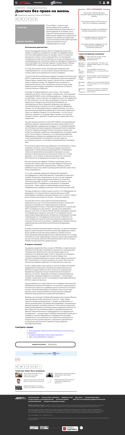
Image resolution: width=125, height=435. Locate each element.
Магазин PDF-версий (62, 399)
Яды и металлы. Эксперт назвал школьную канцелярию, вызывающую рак (96, 58)
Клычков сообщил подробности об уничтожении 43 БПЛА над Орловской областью (94, 45)
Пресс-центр (78, 397)
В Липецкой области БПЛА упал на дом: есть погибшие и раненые (94, 22)
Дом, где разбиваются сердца (41, 337)
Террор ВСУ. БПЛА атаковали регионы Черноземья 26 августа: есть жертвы (94, 14)
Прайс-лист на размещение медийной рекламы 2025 (89, 399)
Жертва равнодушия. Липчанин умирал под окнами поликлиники (34, 386)
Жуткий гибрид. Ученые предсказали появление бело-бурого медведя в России (98, 77)
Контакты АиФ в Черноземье (50, 397)
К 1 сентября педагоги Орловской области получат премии (94, 38)
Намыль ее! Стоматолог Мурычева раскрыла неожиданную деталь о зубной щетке (97, 90)
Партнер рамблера (55, 427)
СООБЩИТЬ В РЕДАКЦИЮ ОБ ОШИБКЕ (54, 401)
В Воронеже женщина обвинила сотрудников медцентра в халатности (64, 381)
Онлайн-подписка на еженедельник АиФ (41, 399)
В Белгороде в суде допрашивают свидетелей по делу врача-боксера (64, 375)
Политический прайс (34, 401)
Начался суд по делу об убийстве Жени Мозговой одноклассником (34, 380)
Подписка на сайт (67, 397)
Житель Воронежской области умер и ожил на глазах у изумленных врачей (33, 375)
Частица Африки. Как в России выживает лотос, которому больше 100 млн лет (97, 71)
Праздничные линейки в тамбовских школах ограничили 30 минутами (94, 30)
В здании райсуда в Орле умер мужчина (45, 335)
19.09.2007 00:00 (20, 8)
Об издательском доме (92, 397)
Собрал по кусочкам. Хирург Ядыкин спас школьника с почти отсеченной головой (98, 83)
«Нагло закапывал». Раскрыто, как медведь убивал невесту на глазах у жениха (98, 64)
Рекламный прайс (33, 397)
